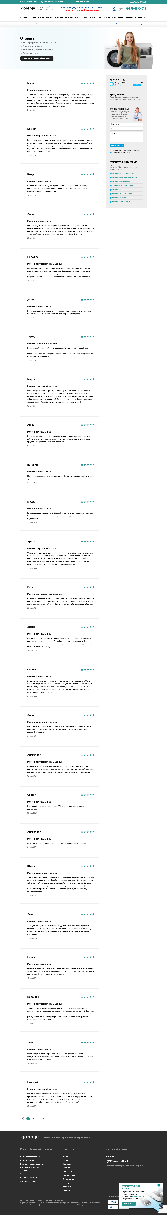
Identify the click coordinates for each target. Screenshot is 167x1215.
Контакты (140, 17)
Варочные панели (28, 1178)
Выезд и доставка (77, 17)
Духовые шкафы (28, 1181)
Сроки (41, 17)
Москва (85, 2)
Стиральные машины (30, 1156)
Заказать (129, 1204)
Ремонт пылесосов (119, 197)
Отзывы (129, 17)
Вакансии (119, 17)
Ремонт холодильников (121, 181)
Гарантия (62, 17)
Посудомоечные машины (32, 1164)
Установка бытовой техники (123, 185)
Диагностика (96, 17)
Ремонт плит (117, 189)
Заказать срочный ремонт (36, 58)
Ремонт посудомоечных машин (124, 177)
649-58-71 (133, 8)
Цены (34, 17)
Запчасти (51, 17)
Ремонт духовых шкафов (122, 201)
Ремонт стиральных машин (123, 173)
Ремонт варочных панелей (122, 193)
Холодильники (27, 1160)
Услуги (24, 17)
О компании (68, 1179)
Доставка (67, 1171)
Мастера (108, 17)
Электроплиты (27, 1174)
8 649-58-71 (118, 94)
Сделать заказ (138, 2)
